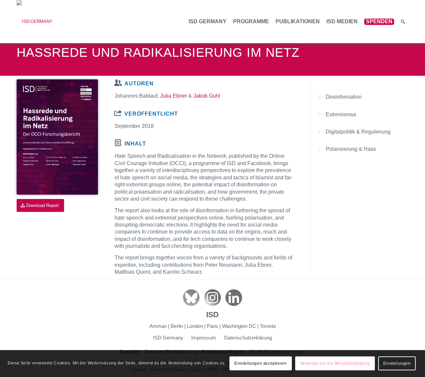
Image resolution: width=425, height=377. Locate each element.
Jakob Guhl (206, 96)
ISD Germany (168, 337)
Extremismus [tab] (341, 114)
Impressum (203, 337)
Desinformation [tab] (344, 97)
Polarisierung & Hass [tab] (351, 149)
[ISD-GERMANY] (34, 21)
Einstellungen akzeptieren (260, 363)
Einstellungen (397, 363)
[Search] (402, 21)
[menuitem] (207, 21)
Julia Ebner (173, 96)
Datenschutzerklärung (248, 337)
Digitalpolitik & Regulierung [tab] (358, 132)
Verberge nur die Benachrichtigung (335, 363)
